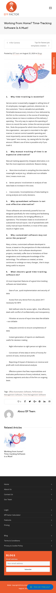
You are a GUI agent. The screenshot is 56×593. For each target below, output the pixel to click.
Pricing (7, 525)
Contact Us (8, 494)
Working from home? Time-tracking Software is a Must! (14, 453)
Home (6, 484)
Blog (6, 535)
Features (7, 520)
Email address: (12, 559)
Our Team (8, 499)
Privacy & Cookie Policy (13, 546)
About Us (8, 489)
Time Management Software (34, 395)
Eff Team (16, 53)
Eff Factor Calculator (12, 515)
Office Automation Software (20, 392)
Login (6, 510)
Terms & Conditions (12, 541)
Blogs (40, 53)
